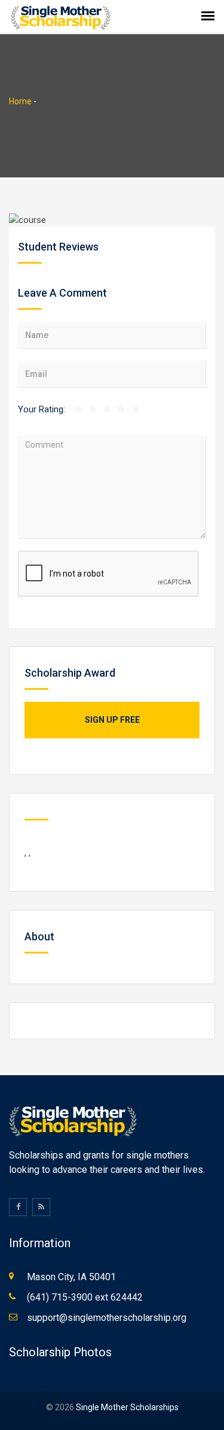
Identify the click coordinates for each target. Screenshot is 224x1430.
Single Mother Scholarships (127, 1407)
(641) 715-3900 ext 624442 (85, 1297)
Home (20, 101)
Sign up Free (112, 720)
